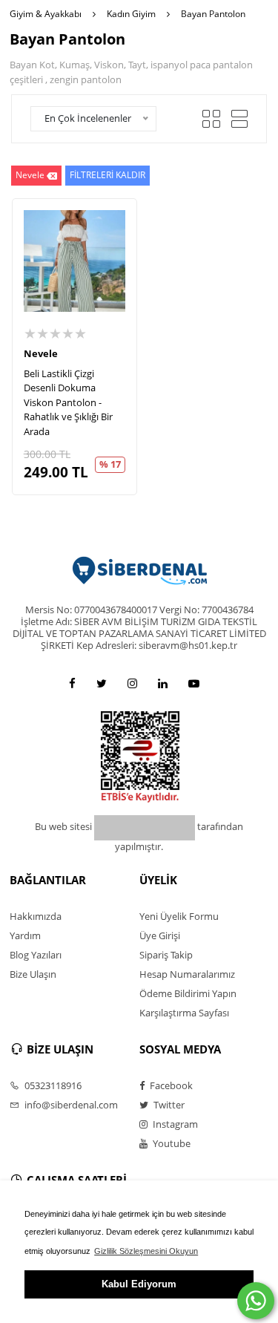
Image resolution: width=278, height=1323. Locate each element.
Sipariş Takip (166, 955)
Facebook (170, 1085)
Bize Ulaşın (33, 974)
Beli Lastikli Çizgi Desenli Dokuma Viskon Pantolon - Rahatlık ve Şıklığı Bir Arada (68, 402)
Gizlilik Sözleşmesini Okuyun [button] (146, 1251)
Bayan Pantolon (213, 13)
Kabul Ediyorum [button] (139, 1284)
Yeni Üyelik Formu (179, 916)
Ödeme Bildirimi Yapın (187, 993)
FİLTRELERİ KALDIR (107, 175)
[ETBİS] (140, 755)
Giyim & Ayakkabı (46, 13)
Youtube (170, 1143)
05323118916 (52, 1085)
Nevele (30, 175)
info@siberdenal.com (70, 1105)
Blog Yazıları (36, 955)
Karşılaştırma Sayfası (184, 1013)
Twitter (168, 1105)
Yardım (25, 935)
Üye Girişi (159, 935)
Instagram (174, 1124)
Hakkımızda (36, 916)
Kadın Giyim (131, 13)
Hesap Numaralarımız (187, 974)
